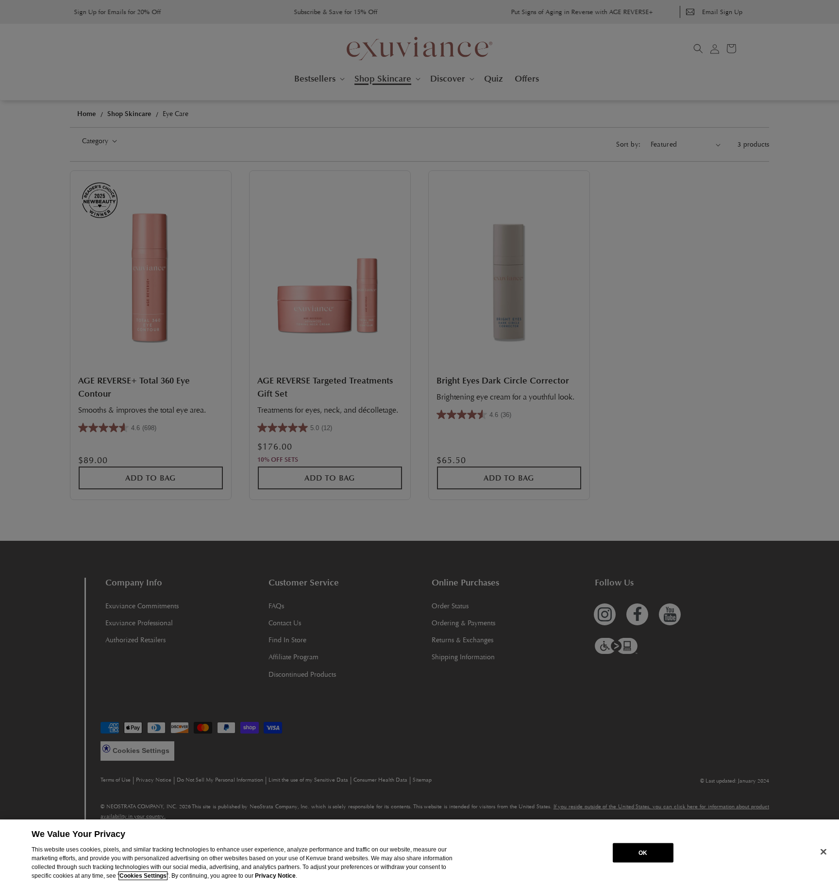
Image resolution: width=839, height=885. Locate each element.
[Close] (823, 851)
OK (642, 852)
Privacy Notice (275, 875)
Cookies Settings (143, 875)
